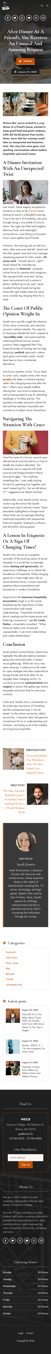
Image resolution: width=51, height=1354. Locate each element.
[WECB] (5, 5)
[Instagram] (22, 18)
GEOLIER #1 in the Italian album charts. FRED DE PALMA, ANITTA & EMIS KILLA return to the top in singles (33, 1022)
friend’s (33, 211)
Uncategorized (14, 984)
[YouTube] (29, 18)
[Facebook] (8, 18)
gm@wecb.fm (25, 1134)
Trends (27, 61)
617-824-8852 (34, 1138)
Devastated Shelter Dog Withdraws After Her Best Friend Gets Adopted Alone (36, 764)
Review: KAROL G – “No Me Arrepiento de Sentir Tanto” (33, 1048)
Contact (29, 1333)
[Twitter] (15, 18)
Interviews (11, 957)
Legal (20, 1333)
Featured (10, 952)
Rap (8, 968)
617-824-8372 (16, 1138)
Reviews (10, 974)
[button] (42, 5)
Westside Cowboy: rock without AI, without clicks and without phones (31, 1071)
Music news (12, 963)
